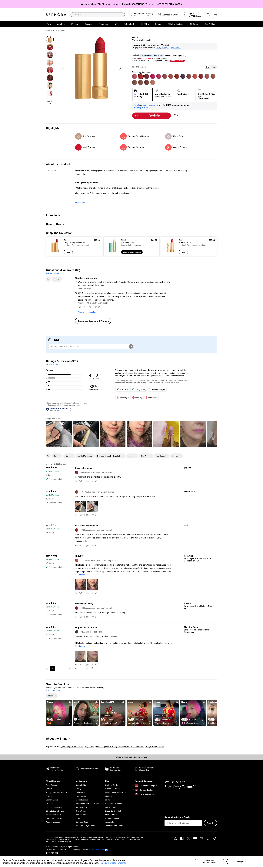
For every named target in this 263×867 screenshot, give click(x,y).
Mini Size (145, 24)
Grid (207, 67)
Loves (78, 818)
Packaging (165, 47)
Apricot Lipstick (137, 746)
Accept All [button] (241, 861)
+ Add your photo (53, 690)
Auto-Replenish (81, 807)
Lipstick (62, 30)
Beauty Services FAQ (113, 811)
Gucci (135, 37)
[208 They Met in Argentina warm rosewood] (171, 76)
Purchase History (82, 796)
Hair (116, 24)
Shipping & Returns (142, 107)
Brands (158, 24)
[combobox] (98, 14)
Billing (107, 800)
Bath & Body (129, 24)
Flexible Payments (112, 818)
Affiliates (49, 796)
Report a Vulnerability (54, 822)
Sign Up (210, 823)
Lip (56, 30)
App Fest (61, 24)
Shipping (108, 796)
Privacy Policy (51, 850)
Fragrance (103, 24)
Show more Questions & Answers (93, 320)
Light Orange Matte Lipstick (71, 746)
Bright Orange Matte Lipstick (97, 746)
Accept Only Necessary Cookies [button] (209, 861)
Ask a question (153, 45)
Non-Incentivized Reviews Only (109, 456)
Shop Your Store (82, 822)
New (49, 24)
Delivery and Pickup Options (115, 792)
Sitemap (85, 850)
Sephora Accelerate (53, 814)
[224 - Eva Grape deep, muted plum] (147, 82)
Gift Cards (193, 24)
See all (49, 102)
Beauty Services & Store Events (87, 803)
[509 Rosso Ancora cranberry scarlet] (201, 76)
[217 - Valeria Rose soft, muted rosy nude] (195, 76)
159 (86, 668)
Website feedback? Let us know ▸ (131, 757)
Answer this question (87, 312)
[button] (99, 863)
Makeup (74, 24)
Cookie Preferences (96, 850)
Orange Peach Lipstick (154, 746)
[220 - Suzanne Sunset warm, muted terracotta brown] (141, 82)
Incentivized (106, 715)
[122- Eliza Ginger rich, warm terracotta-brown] (213, 76)
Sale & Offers (210, 24)
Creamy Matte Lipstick (120, 746)
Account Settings (82, 800)
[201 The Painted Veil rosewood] (165, 76)
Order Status (80, 792)
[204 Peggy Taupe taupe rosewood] (135, 76)
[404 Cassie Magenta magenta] (159, 76)
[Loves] (208, 14)
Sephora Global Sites (54, 807)
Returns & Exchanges (113, 788)
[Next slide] (120, 68)
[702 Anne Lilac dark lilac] (183, 76)
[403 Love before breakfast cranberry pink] (153, 76)
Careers (49, 788)
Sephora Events (52, 800)
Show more (80, 202)
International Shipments (114, 803)
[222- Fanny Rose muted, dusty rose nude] (153, 82)
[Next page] (92, 668)
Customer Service (111, 785)
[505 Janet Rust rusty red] (177, 76)
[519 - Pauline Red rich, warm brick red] (189, 76)
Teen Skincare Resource (114, 825)
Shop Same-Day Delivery (85, 825)
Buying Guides (110, 807)
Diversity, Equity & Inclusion (56, 811)
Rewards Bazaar (82, 814)
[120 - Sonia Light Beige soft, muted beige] (207, 76)
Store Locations (111, 814)
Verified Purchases (85, 456)
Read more (80, 574)
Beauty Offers (81, 811)
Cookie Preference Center (113, 863)
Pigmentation (176, 47)
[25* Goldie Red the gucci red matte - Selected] (141, 76)
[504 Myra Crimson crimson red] (147, 76)
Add (68, 252)
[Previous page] (46, 668)
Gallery (78, 788)
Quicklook (55, 252)
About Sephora (51, 785)
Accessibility (109, 822)
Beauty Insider (81, 785)
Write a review (52, 364)
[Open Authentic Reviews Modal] (70, 409)
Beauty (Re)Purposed (54, 818)
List (214, 67)
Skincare (88, 24)
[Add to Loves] (176, 116)
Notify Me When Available (132, 252)
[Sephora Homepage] (56, 14)
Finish (158, 47)
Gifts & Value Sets (175, 24)
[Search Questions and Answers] (48, 279)
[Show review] (59, 434)
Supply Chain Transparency (56, 792)
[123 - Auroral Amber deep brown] (135, 82)
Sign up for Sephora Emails (177, 817)
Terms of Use (63, 850)
